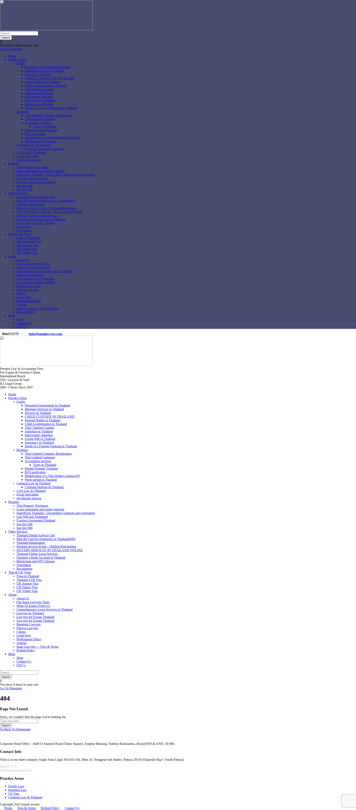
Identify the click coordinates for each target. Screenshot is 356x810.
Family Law (16, 786)
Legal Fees (23, 297)
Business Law (17, 790)
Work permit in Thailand (41, 141)
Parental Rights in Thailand (42, 82)
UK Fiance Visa (26, 249)
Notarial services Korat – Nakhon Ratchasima (46, 208)
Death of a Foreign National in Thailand (51, 108)
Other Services (17, 193)
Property (13, 163)
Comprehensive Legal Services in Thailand (44, 271)
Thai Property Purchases (32, 167)
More (11, 315)
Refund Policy (25, 312)
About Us (22, 260)
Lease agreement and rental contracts (40, 171)
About (12, 256)
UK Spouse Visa (27, 245)
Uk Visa (13, 793)
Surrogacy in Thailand (39, 104)
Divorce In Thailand (38, 74)
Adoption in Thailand (39, 93)
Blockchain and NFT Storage (35, 223)
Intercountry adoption (39, 97)
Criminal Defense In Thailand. (44, 148)
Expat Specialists (27, 156)
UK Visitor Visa (26, 252)
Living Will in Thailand (40, 100)
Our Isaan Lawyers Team (32, 264)
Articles (21, 304)
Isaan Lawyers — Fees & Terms (37, 308)
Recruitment (24, 230)
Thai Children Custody (40, 89)
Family (21, 63)
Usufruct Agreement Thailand (35, 182)
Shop (19, 319)
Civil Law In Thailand (31, 152)
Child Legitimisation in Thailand (46, 85)
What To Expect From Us (33, 267)
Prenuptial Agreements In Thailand (47, 67)
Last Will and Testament (32, 178)
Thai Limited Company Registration (48, 115)
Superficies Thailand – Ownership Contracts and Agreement (55, 174)
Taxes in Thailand (44, 126)
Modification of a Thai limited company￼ (52, 137)
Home (12, 56)
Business (22, 111)
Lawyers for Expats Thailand (35, 278)
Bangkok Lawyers (28, 286)
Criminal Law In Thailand (33, 145)
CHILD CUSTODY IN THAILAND (49, 78)
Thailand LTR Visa (29, 241)
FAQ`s (20, 327)
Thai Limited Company (40, 119)
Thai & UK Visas (19, 234)
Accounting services (38, 123)
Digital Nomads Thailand (41, 130)
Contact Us (23, 323)
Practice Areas (17, 59)
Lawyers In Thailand (30, 275)
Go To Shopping (11, 49)
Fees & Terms (27, 808)
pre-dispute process (28, 160)
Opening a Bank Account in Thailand (40, 219)
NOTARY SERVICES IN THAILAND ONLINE (49, 212)
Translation (23, 226)
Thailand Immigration (30, 204)
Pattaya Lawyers (27, 290)
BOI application (35, 134)
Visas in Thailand (27, 238)
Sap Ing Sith (24, 186)
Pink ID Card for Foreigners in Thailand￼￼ (45, 200)
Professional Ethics (28, 301)
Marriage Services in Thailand (44, 71)
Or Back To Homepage (15, 729)
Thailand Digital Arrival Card (35, 197)
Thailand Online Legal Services (37, 215)
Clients (21, 293)
